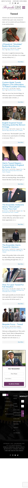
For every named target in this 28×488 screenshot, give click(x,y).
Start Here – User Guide (14, 401)
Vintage (20, 250)
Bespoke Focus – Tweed (12, 324)
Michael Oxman (7, 48)
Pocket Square (5, 212)
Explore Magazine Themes (14, 421)
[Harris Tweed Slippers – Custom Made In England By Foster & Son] (14, 158)
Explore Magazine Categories (14, 412)
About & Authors (14, 430)
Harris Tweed (16, 170)
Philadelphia (13, 290)
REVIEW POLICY (8, 448)
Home (5, 398)
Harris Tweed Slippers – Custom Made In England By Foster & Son (13, 165)
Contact (5, 401)
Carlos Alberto (6, 326)
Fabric (6, 170)
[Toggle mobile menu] (24, 7)
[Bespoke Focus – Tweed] (14, 319)
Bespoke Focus (10, 327)
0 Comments (20, 130)
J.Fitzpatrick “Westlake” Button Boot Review (12, 45)
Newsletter (5, 405)
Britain (3, 170)
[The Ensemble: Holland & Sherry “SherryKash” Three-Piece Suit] (14, 199)
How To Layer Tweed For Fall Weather (13, 286)
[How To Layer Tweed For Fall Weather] (14, 279)
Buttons (9, 49)
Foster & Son (10, 90)
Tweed (12, 49)
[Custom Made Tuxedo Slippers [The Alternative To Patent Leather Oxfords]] (14, 73)
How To (9, 290)
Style (21, 128)
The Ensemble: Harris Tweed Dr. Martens (11, 246)
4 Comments (8, 172)
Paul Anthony (6, 88)
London (10, 130)
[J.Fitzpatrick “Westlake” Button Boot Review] (14, 35)
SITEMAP (15, 448)
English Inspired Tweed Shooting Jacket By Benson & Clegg (13, 125)
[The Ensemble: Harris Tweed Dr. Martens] (14, 240)
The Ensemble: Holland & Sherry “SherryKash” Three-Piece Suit (13, 207)
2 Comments (16, 49)
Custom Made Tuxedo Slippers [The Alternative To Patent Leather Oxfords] (14, 84)
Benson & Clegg (5, 130)
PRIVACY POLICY (20, 447)
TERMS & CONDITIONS (9, 447)
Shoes (3, 49)
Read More (20, 61)
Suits (13, 130)
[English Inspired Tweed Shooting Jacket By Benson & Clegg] (14, 115)
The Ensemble (12, 250)
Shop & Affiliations (5, 411)
